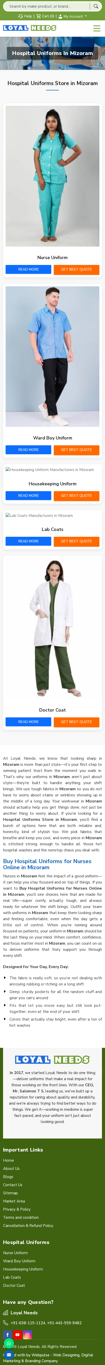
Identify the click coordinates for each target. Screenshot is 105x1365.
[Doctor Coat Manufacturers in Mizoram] (52, 628)
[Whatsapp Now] (9, 1343)
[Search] (96, 6)
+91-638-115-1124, (28, 1323)
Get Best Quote (76, 269)
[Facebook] (7, 1334)
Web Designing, (66, 1355)
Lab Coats (52, 529)
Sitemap (10, 1193)
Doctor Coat (52, 710)
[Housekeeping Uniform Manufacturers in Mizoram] (52, 470)
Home (8, 1160)
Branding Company (41, 1360)
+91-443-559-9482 (64, 1323)
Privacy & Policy (17, 1209)
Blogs (8, 1176)
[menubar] (97, 28)
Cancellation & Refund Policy (28, 1225)
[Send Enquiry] (9, 1355)
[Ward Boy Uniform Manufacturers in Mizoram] (52, 356)
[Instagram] (27, 1334)
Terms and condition (21, 1217)
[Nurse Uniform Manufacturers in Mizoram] (52, 176)
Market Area (14, 1201)
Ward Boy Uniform (52, 438)
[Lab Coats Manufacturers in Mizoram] (52, 516)
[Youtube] (17, 1334)
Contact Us (12, 1184)
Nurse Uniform (52, 258)
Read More (28, 269)
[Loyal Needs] (30, 28)
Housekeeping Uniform (52, 484)
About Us (11, 1168)
